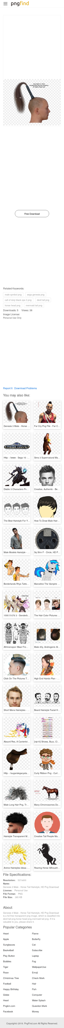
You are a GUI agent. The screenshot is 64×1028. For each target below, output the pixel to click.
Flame (35, 933)
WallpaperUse (39, 966)
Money (35, 1011)
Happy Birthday (11, 989)
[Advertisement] (32, 47)
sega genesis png (35, 294)
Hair (34, 983)
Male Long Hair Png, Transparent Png (22, 804)
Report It (7, 388)
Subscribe (37, 950)
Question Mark (39, 1005)
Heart (6, 933)
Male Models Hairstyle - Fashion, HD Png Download (29, 552)
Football (7, 983)
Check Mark (38, 978)
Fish (34, 989)
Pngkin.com (9, 1005)
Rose (6, 972)
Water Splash (39, 1000)
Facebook (8, 1011)
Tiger (5, 966)
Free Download (32, 213)
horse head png (12, 305)
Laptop (35, 955)
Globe (6, 994)
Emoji (35, 972)
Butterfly (36, 939)
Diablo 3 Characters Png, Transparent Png (25, 489)
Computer (37, 994)
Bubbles (7, 961)
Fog (34, 961)
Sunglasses (9, 944)
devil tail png (43, 299)
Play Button (9, 955)
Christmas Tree (11, 978)
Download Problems (25, 388)
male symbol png (13, 294)
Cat (34, 944)
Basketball (8, 950)
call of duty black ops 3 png (18, 299)
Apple (6, 939)
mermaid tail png (34, 305)
